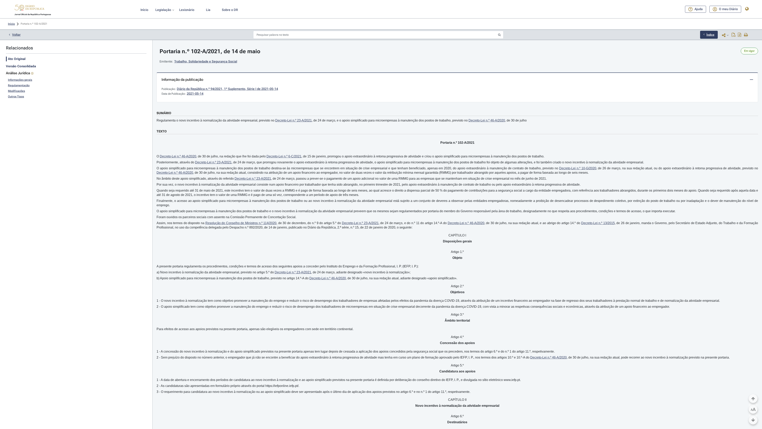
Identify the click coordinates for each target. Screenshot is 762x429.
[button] (29, 8)
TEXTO (162, 131)
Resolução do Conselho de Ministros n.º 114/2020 (241, 223)
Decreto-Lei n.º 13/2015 (598, 223)
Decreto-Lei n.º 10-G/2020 (577, 168)
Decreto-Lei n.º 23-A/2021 (293, 120)
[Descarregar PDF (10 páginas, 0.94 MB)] (734, 35)
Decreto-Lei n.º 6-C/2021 (284, 156)
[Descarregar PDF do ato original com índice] (739, 35)
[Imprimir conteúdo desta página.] (746, 35)
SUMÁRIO (164, 113)
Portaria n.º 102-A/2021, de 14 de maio (210, 51)
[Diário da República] (29, 8)
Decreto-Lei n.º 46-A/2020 (487, 120)
